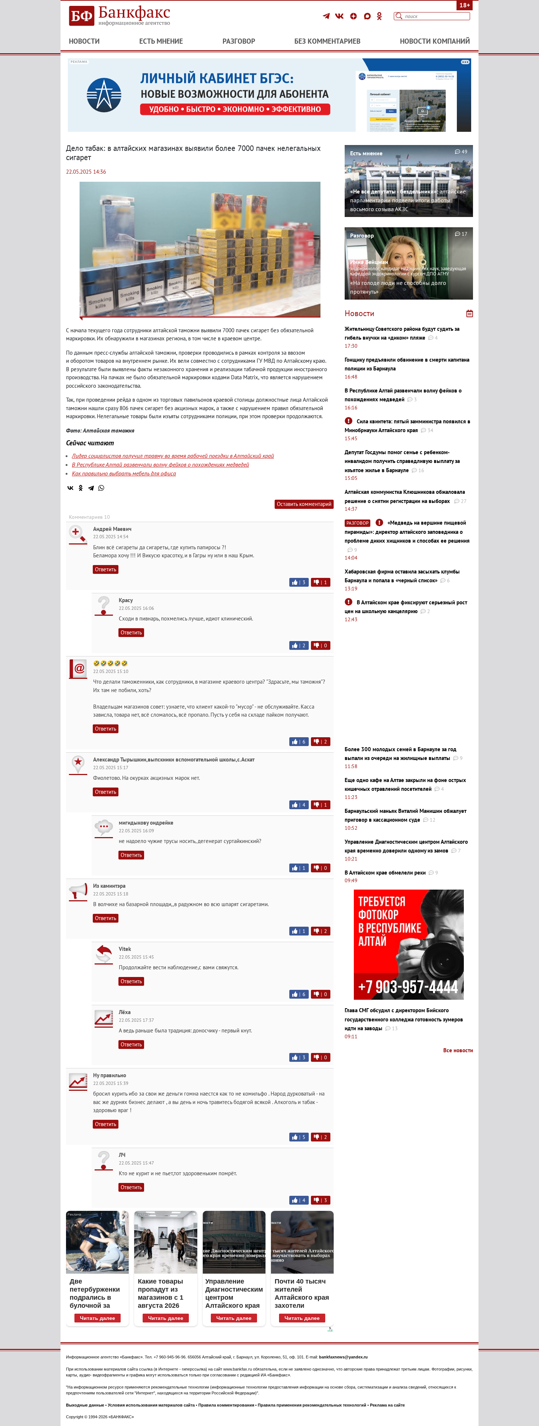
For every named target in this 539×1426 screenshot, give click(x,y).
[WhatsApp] (101, 488)
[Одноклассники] (379, 16)
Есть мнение (161, 41)
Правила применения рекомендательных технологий (312, 1405)
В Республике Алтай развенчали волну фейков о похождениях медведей (160, 464)
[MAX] (368, 16)
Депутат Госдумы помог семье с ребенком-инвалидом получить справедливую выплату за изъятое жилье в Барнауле (402, 461)
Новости (84, 41)
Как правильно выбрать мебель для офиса (124, 473)
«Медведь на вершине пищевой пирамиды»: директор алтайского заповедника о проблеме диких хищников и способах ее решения (407, 531)
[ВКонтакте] (340, 16)
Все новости (458, 1050)
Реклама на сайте (387, 1405)
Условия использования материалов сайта (151, 1405)
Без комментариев (327, 41)
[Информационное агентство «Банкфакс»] (130, 16)
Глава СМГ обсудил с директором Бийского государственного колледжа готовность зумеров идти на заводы (404, 1019)
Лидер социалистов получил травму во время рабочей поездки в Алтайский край (173, 455)
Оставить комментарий (304, 503)
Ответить (105, 569)
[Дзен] (354, 16)
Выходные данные (85, 1405)
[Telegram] (327, 16)
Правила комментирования (226, 1405)
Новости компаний (435, 41)
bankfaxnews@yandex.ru (343, 1357)
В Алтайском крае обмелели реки (385, 872)
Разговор (239, 41)
